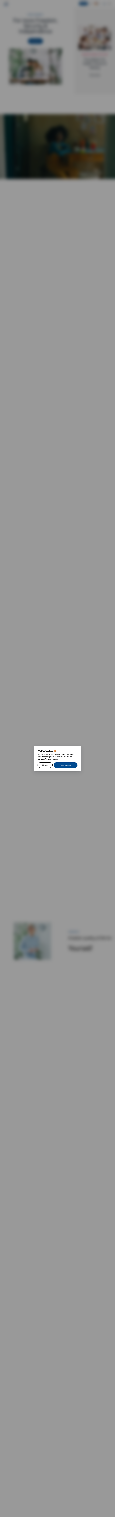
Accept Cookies (65, 765)
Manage (45, 765)
